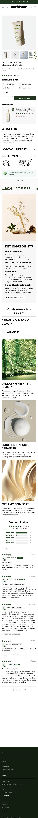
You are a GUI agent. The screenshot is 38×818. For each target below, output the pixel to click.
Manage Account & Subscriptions (12, 784)
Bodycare (5, 764)
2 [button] (16, 690)
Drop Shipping (6, 804)
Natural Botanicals (8, 769)
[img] (6, 555)
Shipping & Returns (7, 787)
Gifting (4, 758)
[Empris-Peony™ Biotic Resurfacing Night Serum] (8, 115)
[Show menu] (3, 6)
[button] (6, 75)
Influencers (5, 807)
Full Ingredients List (14, 297)
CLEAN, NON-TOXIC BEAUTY (15, 322)
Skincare (4, 761)
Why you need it (14, 149)
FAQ (3, 789)
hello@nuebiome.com (9, 792)
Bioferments (11, 156)
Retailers (4, 802)
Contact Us (5, 781)
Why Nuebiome (6, 772)
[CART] (35, 6)
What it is (9, 129)
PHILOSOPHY (11, 332)
